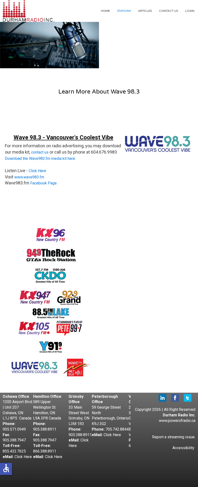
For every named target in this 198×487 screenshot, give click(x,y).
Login (189, 11)
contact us (40, 152)
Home (105, 11)
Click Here (37, 171)
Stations (124, 11)
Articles (145, 11)
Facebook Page (43, 183)
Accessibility (183, 448)
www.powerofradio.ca (177, 420)
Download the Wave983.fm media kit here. (40, 158)
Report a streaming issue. (173, 437)
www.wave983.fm (29, 177)
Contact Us (168, 11)
